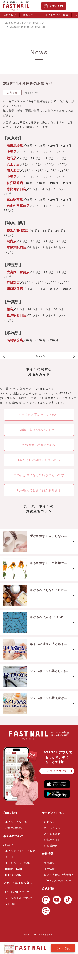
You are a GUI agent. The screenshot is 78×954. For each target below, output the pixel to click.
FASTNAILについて (17, 892)
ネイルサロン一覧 (16, 822)
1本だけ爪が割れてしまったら (39, 460)
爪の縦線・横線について (39, 445)
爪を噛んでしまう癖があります (39, 490)
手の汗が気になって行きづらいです (39, 475)
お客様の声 (51, 845)
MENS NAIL (13, 874)
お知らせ (49, 822)
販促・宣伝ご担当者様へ (59, 874)
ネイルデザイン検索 (56, 15)
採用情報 (49, 869)
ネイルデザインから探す (20, 851)
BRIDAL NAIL (14, 869)
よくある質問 (52, 834)
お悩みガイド (52, 839)
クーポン (10, 857)
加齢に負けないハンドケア (39, 429)
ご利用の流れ (13, 828)
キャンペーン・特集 (17, 863)
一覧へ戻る (39, 356)
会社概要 (49, 863)
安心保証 (10, 904)
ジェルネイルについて (19, 898)
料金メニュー (30, 15)
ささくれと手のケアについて (38, 414)
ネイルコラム (52, 828)
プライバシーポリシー (57, 880)
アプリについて (57, 771)
